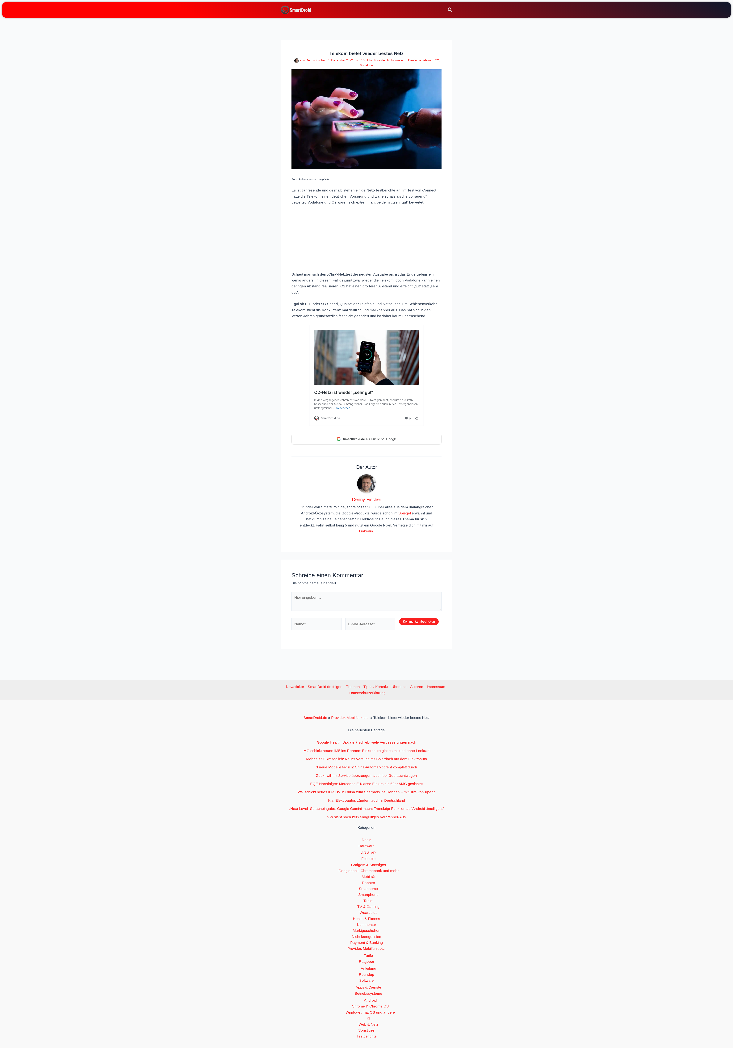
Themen (353, 687)
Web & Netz (368, 1024)
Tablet (368, 901)
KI (368, 1018)
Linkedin (366, 531)
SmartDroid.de (315, 718)
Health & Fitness (366, 919)
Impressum (436, 687)
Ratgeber (366, 962)
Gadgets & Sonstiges (368, 865)
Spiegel (404, 513)
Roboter (368, 883)
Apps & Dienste (368, 987)
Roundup (366, 975)
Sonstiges (366, 1030)
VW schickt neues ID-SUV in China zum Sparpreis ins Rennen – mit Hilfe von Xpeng (367, 792)
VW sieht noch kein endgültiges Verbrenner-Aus (366, 817)
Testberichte (367, 1036)
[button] (450, 10)
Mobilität (368, 877)
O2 (437, 60)
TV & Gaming (368, 907)
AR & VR (368, 853)
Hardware (366, 846)
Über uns (399, 687)
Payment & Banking (366, 943)
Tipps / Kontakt (375, 687)
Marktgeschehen (366, 931)
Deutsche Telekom (420, 60)
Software (366, 980)
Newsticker (295, 687)
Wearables (368, 913)
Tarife (368, 956)
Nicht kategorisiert (366, 937)
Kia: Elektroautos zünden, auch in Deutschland (366, 800)
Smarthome (368, 889)
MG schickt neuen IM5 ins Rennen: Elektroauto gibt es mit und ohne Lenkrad (366, 751)
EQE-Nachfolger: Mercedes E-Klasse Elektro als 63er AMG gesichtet (366, 784)
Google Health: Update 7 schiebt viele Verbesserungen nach (366, 742)
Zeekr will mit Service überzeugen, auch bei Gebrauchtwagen (366, 776)
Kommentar (366, 925)
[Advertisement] (366, 238)
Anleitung (368, 968)
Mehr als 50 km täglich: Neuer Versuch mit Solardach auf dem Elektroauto (366, 759)
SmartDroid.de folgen (325, 687)
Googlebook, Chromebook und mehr (368, 871)
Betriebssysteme (368, 993)
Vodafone (366, 65)
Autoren (416, 687)
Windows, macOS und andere (370, 1012)
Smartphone (368, 895)
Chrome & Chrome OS (370, 1006)
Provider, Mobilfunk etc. (390, 60)
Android (370, 1000)
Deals (366, 840)
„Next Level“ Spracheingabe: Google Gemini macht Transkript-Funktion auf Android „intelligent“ (366, 809)
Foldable (368, 859)
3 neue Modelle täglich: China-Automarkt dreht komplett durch (366, 767)
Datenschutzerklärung (367, 693)
